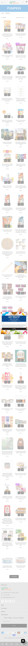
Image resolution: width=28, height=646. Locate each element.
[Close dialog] (26, 313)
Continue (14, 328)
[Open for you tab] (23, 641)
